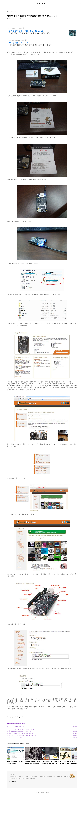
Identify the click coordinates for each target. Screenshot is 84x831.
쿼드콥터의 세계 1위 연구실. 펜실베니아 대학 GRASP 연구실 (19, 733)
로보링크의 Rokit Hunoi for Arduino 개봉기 (16, 728)
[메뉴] (4, 3)
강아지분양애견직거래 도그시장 (18, 43)
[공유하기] (12, 717)
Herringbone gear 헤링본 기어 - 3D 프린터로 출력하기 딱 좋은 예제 (21, 729)
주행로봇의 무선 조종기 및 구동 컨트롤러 (15, 737)
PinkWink (42, 3)
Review (15, 723)
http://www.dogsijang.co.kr (16, 40)
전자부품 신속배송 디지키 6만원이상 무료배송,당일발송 (25, 31)
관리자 (47, 792)
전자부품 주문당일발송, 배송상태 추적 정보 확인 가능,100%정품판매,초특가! (29, 33)
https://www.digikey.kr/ (15, 28)
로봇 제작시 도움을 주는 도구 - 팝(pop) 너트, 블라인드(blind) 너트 (20, 735)
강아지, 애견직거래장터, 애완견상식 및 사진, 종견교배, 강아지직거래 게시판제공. (30, 45)
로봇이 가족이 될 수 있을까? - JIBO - (14, 726)
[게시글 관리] (14, 717)
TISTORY (42, 792)
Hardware (9, 723)
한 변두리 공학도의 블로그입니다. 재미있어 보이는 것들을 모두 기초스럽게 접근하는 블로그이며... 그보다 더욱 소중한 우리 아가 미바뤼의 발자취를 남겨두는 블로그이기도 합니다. (40, 777)
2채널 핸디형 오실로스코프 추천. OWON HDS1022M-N (18, 731)
